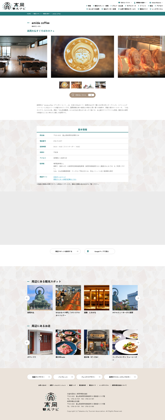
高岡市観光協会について (119, 385)
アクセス (160, 6)
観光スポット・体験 (101, 6)
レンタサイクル (157, 9)
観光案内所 (82, 385)
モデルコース (131, 6)
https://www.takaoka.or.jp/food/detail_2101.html (96, 344)
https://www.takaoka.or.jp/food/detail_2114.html (40, 344)
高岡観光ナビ (13, 6)
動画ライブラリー (38, 377)
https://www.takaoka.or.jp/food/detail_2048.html (125, 345)
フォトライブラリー (88, 377)
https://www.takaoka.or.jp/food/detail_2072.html (68, 344)
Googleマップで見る (102, 251)
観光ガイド (144, 9)
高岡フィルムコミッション (58, 385)
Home (29, 14)
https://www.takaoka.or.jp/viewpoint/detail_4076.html (68, 301)
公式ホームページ (59, 177)
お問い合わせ (42, 385)
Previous (27, 298)
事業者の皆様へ (141, 3)
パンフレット (63, 377)
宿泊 (151, 6)
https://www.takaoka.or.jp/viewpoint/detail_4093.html (125, 299)
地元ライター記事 (110, 9)
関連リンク (72, 385)
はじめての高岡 (94, 9)
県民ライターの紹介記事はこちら (64, 179)
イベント (143, 6)
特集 (89, 6)
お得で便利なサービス (128, 9)
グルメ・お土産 (117, 6)
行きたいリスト (125, 3)
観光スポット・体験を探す (42, 14)
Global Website (156, 3)
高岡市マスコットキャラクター (119, 377)
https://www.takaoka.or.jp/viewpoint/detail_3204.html (40, 299)
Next (138, 298)
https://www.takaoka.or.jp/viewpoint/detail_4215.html (96, 299)
